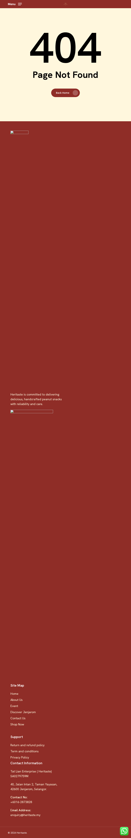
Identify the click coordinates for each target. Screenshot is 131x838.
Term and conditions (24, 751)
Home (14, 694)
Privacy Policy (19, 757)
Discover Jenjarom (23, 712)
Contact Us (17, 718)
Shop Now (17, 724)
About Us (16, 700)
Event (14, 706)
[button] (15, 4)
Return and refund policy (27, 745)
